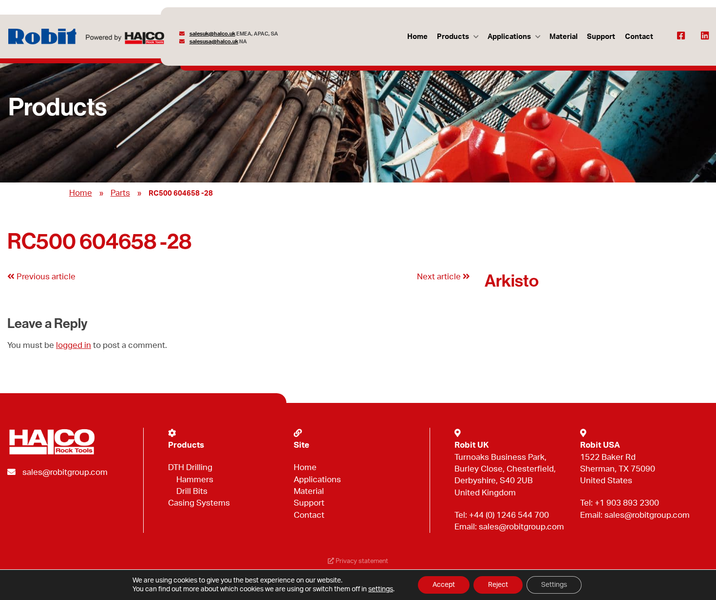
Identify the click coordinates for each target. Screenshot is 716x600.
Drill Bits (191, 491)
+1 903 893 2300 (627, 503)
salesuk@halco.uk (212, 33)
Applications (509, 36)
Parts (120, 193)
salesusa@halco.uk (213, 41)
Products (453, 36)
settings (380, 589)
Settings (554, 585)
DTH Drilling (190, 467)
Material (563, 36)
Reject (498, 585)
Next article (440, 277)
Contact (639, 36)
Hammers (194, 479)
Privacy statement (361, 561)
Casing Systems (199, 503)
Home (417, 36)
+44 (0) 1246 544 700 (509, 515)
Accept (444, 585)
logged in (73, 345)
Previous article (45, 277)
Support (601, 36)
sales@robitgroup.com (65, 472)
